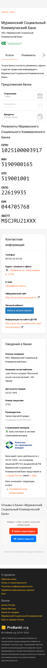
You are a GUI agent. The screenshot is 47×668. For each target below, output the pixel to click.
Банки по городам (10, 612)
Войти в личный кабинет (19, 310)
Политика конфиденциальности (17, 586)
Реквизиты (29, 55)
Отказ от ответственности (14, 583)
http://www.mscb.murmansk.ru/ (21, 297)
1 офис (33, 475)
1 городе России (13, 475)
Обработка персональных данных (17, 590)
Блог (3, 593)
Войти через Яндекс (23, 531)
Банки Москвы (8, 608)
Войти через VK (24, 538)
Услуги (9, 55)
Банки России (8, 605)
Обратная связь (8, 579)
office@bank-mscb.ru (15, 286)
